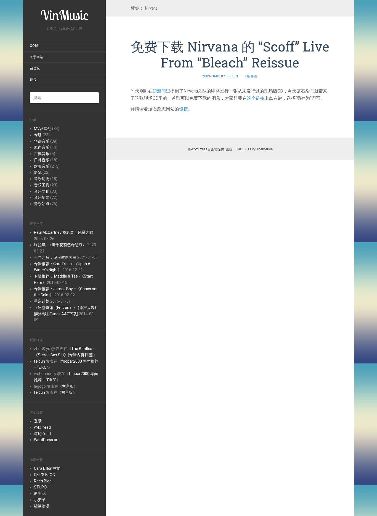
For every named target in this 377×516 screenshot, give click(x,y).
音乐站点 (41, 204)
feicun (39, 361)
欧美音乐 (41, 166)
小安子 (40, 500)
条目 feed (42, 427)
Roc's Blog (43, 481)
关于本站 (36, 57)
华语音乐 (41, 141)
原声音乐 (41, 147)
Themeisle (264, 149)
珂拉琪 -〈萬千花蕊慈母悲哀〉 (60, 245)
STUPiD (40, 487)
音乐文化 (41, 191)
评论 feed (42, 433)
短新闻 (159, 91)
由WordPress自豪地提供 (205, 149)
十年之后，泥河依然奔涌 (55, 257)
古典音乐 (41, 153)
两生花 (40, 493)
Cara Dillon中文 (47, 468)
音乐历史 (41, 178)
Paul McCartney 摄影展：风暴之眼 (63, 232)
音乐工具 (41, 185)
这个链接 (255, 98)
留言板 (35, 68)
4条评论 (251, 76)
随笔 (38, 172)
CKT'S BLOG (44, 474)
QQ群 (34, 46)
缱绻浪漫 (41, 506)
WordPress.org (47, 440)
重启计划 (41, 301)
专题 (38, 135)
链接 (33, 80)
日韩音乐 (41, 160)
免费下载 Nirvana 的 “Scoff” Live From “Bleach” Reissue (230, 54)
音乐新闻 (41, 197)
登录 (38, 421)
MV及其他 (42, 128)
